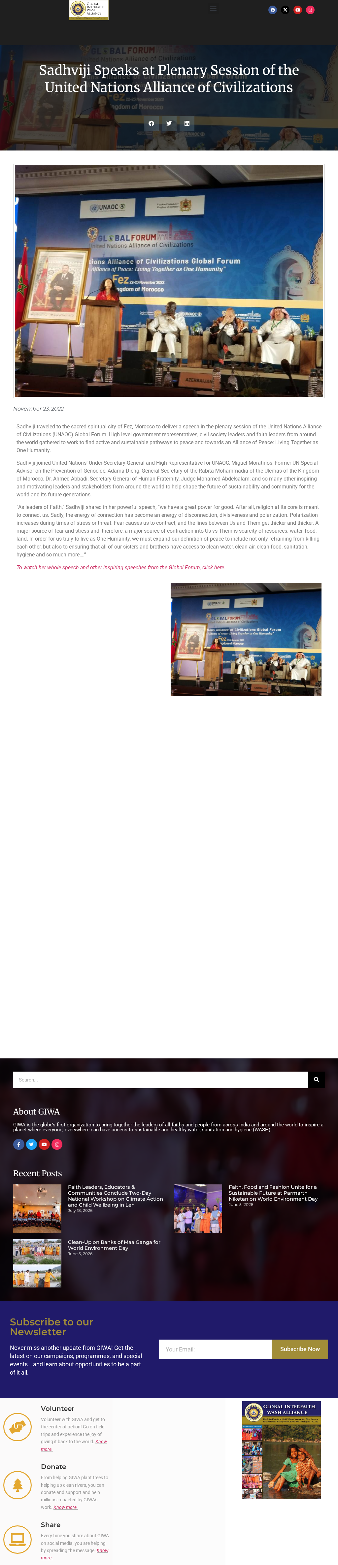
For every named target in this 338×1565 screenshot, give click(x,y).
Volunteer (57, 1409)
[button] (213, 8)
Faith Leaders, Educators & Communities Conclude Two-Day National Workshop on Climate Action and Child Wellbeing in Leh (115, 1196)
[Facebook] (272, 10)
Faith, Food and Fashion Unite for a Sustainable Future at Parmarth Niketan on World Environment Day (273, 1193)
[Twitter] (31, 1144)
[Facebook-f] (18, 1144)
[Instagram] (310, 10)
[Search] (316, 1080)
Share (50, 1525)
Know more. (65, 1507)
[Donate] (17, 1485)
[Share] (17, 1539)
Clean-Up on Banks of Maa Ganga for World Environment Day (114, 1245)
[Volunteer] (17, 1427)
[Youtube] (297, 10)
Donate (53, 1467)
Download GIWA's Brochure (281, 1507)
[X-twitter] (285, 10)
